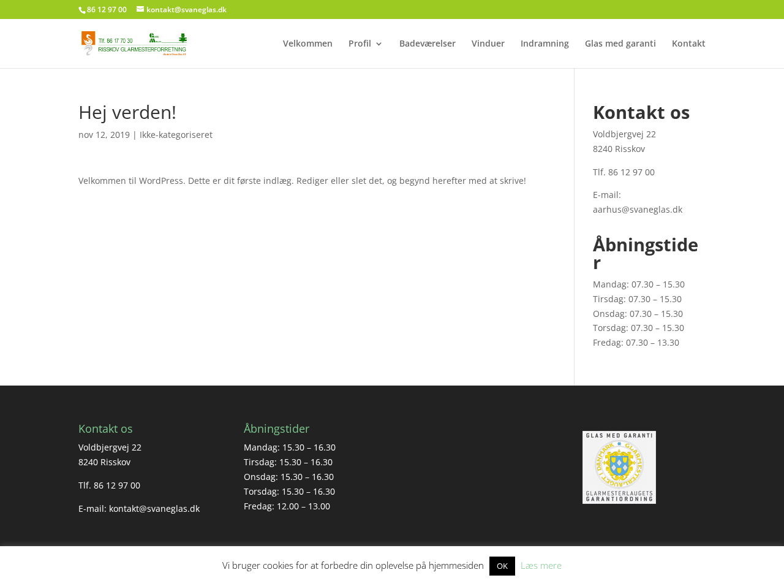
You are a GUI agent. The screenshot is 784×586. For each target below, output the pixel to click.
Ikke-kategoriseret (176, 134)
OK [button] (502, 565)
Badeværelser (427, 44)
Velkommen (308, 44)
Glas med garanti (620, 44)
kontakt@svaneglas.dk (154, 508)
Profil (360, 44)
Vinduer (488, 44)
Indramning (545, 44)
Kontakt (689, 44)
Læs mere (541, 565)
